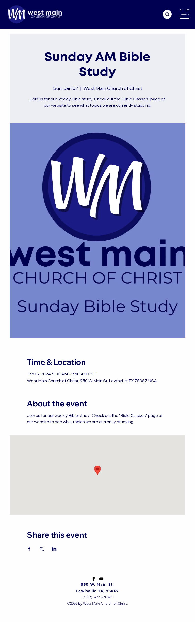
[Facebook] (93, 578)
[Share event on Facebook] (29, 549)
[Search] (167, 14)
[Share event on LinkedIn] (54, 549)
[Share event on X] (41, 549)
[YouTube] (101, 578)
